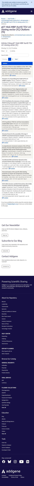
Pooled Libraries (6, 372)
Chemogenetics (6, 390)
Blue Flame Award (6, 316)
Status (22, 477)
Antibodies (4, 365)
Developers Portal (6, 450)
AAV (3, 380)
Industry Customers (6, 321)
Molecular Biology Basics (8, 421)
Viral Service (5, 343)
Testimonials (5, 306)
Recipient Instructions (7, 326)
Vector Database (6, 447)
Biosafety (4, 314)
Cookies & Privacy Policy (15, 475)
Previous (4, 59)
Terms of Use (14, 477)
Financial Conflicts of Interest (9, 311)
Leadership (4, 304)
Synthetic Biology (6, 402)
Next (16, 59)
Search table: (4, 55)
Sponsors (4, 309)
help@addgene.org (12, 204)
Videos (3, 431)
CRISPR (4, 392)
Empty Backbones (6, 395)
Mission (4, 301)
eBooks (3, 419)
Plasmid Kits (5, 370)
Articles (5, 63)
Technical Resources (7, 341)
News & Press (5, 323)
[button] (31, 11)
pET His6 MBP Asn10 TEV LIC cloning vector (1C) (14, 22)
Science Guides (6, 428)
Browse (3, 18)
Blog (3, 416)
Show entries (8, 51)
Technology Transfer (7, 328)
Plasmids (4, 367)
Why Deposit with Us (7, 351)
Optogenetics (5, 400)
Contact (4, 475)
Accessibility (5, 477)
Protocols (4, 426)
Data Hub (4, 442)
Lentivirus (4, 382)
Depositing (4, 336)
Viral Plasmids (5, 405)
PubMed (13, 75)
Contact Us (6, 266)
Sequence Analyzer (6, 445)
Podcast (4, 424)
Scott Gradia (11, 18)
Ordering (4, 338)
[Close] (31, 2)
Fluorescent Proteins (7, 397)
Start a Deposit (5, 353)
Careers (4, 319)
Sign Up (5, 235)
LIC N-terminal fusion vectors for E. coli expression (15, 20)
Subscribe (5, 251)
